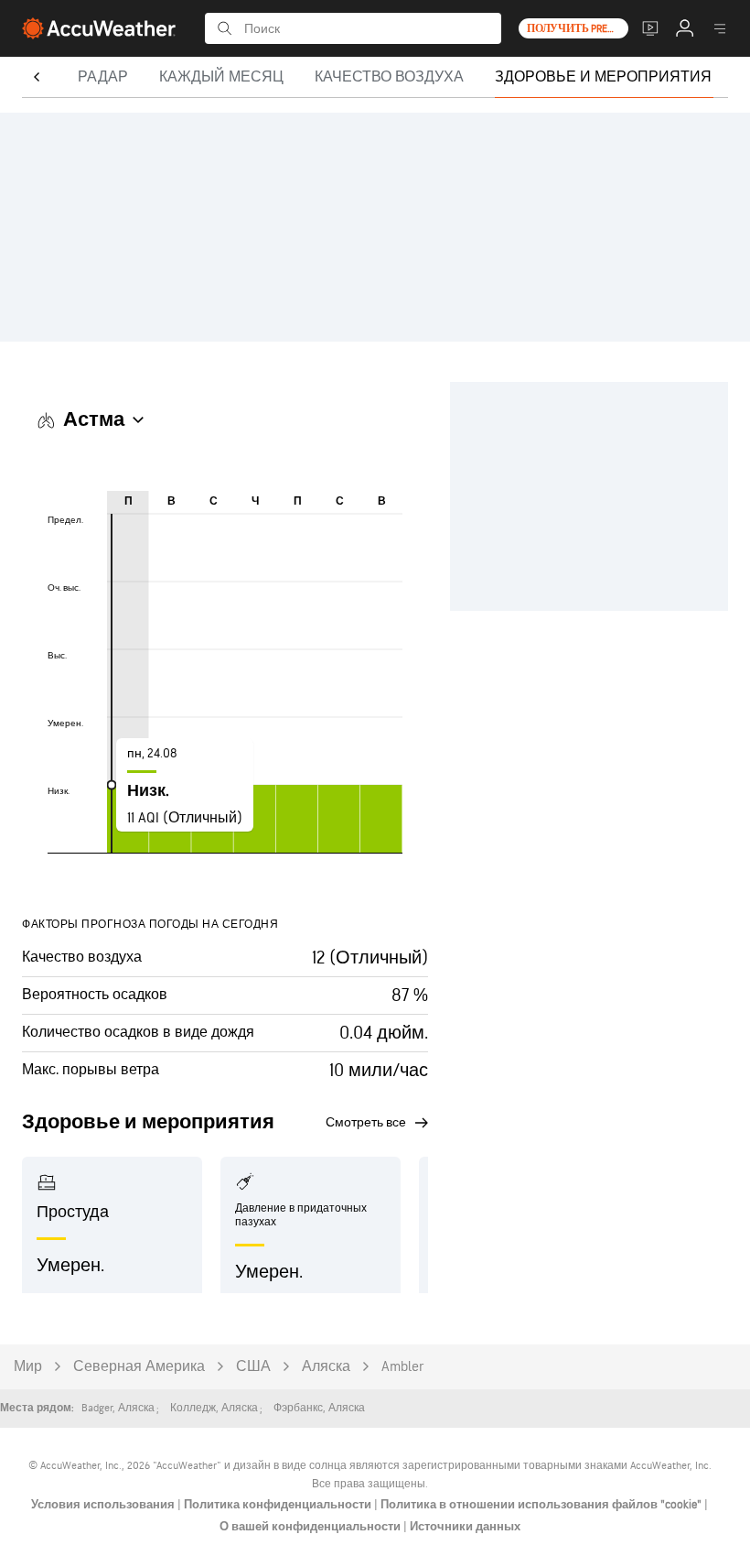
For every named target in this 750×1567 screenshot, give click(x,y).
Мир (28, 1367)
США (253, 1367)
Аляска (326, 1367)
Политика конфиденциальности (279, 1504)
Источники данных (465, 1526)
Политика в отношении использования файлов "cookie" (542, 1504)
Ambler (402, 1367)
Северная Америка (139, 1367)
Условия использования (104, 1504)
